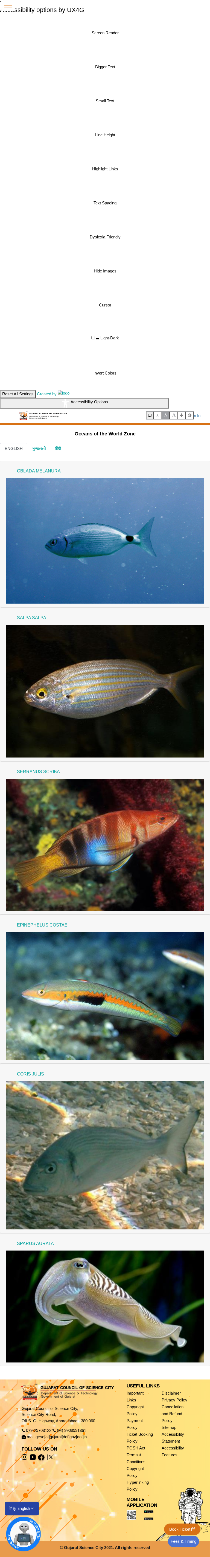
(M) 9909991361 (71, 1430)
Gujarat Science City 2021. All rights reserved (107, 1547)
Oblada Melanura (39, 471)
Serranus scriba (38, 771)
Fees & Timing (183, 1541)
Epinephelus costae (42, 925)
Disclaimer (171, 1393)
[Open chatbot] (20, 1530)
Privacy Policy (174, 1400)
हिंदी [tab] (58, 448)
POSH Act (136, 1448)
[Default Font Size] (165, 415)
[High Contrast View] (190, 415)
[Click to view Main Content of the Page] (181, 415)
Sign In (194, 415)
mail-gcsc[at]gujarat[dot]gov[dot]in (57, 1436)
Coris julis (30, 1074)
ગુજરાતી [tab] (39, 448)
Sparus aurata (35, 1243)
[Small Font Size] (157, 415)
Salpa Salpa (31, 617)
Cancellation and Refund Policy (172, 1413)
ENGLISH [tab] (14, 448)
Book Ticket (180, 1529)
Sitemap (169, 1427)
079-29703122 (38, 1430)
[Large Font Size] (173, 415)
